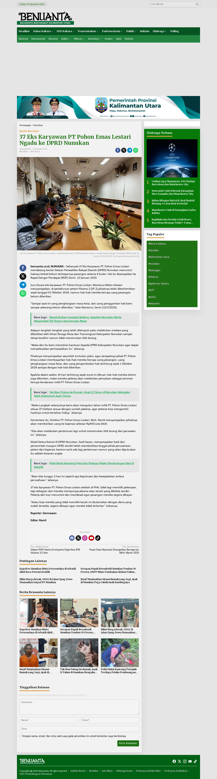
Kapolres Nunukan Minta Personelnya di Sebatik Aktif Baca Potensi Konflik (47, 570)
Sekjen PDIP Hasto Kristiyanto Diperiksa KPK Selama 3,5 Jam (55, 549)
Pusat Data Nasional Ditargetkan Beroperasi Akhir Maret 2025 (114, 549)
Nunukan (23, 151)
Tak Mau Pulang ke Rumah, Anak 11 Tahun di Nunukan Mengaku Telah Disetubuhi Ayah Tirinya (78, 671)
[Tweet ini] (123, 150)
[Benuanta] (45, 17)
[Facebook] (72, 538)
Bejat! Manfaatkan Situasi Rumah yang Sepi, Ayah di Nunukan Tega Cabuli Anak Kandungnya (109, 581)
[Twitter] (78, 538)
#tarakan (153, 250)
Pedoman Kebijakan (175, 771)
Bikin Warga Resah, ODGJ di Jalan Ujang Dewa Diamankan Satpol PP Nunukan (45, 581)
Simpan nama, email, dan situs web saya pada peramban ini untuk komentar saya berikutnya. (74, 736)
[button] (197, 4)
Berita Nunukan (29, 131)
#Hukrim (153, 277)
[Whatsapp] (135, 150)
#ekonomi (154, 303)
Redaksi (93, 771)
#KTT (151, 290)
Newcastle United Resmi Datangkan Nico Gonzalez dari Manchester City (173, 192)
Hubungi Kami (124, 771)
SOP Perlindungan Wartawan (35, 774)
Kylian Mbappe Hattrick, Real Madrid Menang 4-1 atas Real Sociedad (173, 202)
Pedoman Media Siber (148, 771)
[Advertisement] (108, 68)
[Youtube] (91, 538)
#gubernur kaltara (158, 283)
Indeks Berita (77, 771)
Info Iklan (107, 771)
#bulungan (154, 270)
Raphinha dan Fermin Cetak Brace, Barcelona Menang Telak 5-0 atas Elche (172, 221)
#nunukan (153, 263)
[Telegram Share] (129, 150)
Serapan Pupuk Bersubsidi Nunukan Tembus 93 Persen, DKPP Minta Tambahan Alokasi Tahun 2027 (108, 570)
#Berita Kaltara (157, 243)
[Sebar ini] (117, 150)
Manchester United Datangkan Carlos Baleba (174, 212)
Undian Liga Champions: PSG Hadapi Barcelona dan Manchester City (173, 183)
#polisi (152, 297)
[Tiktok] (97, 538)
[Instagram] (84, 538)
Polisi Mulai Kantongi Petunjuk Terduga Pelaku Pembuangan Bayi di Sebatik (119, 671)
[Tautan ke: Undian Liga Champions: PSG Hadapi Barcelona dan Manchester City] (172, 158)
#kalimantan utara (158, 257)
